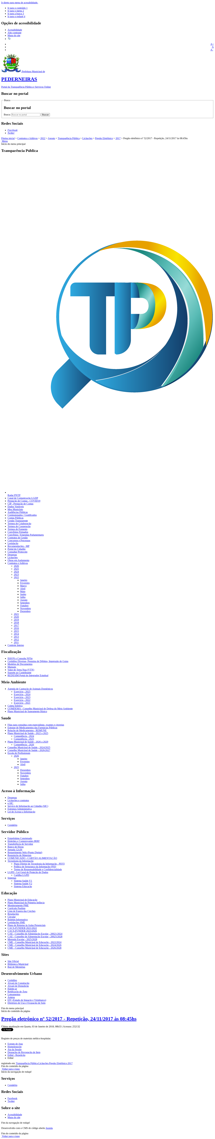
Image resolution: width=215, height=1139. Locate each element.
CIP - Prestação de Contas (20, 503)
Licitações (87, 138)
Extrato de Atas (15, 1043)
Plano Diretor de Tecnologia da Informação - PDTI (39, 863)
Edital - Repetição (16, 1055)
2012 (16, 639)
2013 (16, 636)
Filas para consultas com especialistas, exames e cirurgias (36, 724)
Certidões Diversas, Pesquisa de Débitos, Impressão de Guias (38, 661)
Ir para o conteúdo (18, 8)
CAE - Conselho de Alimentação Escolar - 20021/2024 (35, 933)
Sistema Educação (23, 886)
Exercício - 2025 (22, 691)
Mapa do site (14, 35)
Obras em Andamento (18, 560)
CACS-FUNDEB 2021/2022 (22, 928)
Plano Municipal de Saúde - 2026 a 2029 (28, 741)
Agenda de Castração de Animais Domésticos (30, 688)
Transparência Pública (69, 138)
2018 (16, 622)
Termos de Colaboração (19, 523)
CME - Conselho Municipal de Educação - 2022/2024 (34, 942)
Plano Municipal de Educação (22, 899)
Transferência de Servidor (20, 844)
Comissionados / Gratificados (22, 515)
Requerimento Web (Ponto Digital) (25, 852)
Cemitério (12, 825)
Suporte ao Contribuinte (19, 672)
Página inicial (8, 138)
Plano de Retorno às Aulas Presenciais (26, 925)
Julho (22, 597)
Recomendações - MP (18, 546)
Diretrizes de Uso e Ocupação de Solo (26, 1003)
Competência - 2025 (24, 739)
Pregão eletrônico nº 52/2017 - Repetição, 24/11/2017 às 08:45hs (68, 1019)
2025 (16, 568)
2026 (16, 566)
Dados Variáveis (16, 506)
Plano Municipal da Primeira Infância (26, 902)
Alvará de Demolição (18, 986)
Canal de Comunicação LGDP (23, 498)
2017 (118, 138)
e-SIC (10, 803)
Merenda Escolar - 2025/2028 (22, 939)
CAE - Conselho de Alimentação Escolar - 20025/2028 (35, 936)
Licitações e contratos (18, 800)
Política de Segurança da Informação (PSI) (35, 866)
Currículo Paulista (16, 908)
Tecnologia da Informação (21, 861)
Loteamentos (14, 994)
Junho (23, 594)
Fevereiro (25, 583)
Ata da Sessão (15, 1049)
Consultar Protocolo (17, 551)
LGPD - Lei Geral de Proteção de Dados (28, 872)
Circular (12, 916)
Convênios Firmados (18, 532)
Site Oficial (13, 961)
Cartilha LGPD (21, 875)
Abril (22, 588)
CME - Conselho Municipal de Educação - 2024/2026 (34, 945)
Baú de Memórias (16, 967)
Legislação (13, 543)
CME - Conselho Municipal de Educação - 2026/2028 (34, 948)
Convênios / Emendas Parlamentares (26, 534)
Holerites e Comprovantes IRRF (24, 841)
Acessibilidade (15, 29)
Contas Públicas (15, 518)
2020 (16, 617)
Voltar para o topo (10, 1069)
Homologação (15, 1046)
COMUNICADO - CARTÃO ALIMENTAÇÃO (32, 858)
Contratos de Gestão (18, 537)
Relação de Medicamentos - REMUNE (27, 730)
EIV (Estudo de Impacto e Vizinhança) (27, 1000)
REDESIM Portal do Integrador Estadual (28, 675)
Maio (22, 591)
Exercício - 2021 (22, 703)
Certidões (12, 980)
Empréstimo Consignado (20, 838)
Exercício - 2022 (22, 700)
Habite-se (12, 988)
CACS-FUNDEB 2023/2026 (22, 931)
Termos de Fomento (17, 529)
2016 (16, 628)
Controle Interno (16, 645)
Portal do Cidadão (16, 549)
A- (211, 49)
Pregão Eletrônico (104, 138)
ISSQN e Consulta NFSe (20, 658)
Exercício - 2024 (22, 694)
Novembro (25, 608)
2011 (16, 642)
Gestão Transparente (18, 520)
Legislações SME (16, 922)
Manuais (12, 667)
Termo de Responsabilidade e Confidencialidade (38, 869)
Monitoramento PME (18, 905)
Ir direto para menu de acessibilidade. (19, 2)
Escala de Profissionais (19, 753)
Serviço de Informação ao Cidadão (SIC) (28, 806)
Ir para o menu (16, 10)
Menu (4, 141)
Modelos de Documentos (20, 664)
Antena (11, 997)
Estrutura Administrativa (20, 809)
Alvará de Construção (18, 983)
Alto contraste (14, 32)
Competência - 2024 (24, 736)
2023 (16, 574)
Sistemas (12, 878)
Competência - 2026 (24, 744)
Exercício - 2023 (22, 697)
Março (23, 585)
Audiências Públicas (18, 512)
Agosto (51, 138)
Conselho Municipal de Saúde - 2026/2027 (29, 750)
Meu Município (15, 509)
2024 (16, 571)
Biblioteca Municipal (18, 964)
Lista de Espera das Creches (21, 911)
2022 (42, 138)
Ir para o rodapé (16, 16)
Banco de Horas (16, 846)
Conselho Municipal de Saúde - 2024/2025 (29, 747)
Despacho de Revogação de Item (24, 1052)
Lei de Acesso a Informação (21, 811)
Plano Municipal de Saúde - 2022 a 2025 (28, 733)
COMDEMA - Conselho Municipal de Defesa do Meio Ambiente (40, 708)
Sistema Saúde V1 (23, 880)
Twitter (11, 1101)
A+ (212, 44)
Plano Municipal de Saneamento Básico (27, 711)
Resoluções (13, 914)
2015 (16, 631)
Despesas (12, 554)
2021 (16, 614)
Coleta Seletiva (15, 705)
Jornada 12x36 (15, 849)
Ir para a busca (16, 13)
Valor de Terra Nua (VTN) (21, 669)
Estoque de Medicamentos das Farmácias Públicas (32, 727)
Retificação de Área (17, 991)
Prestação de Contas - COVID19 (24, 501)
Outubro (24, 605)
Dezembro (25, 611)
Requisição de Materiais (19, 855)
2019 (16, 619)
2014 (16, 634)
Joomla (49, 1128)
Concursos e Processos (19, 540)
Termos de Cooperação (19, 526)
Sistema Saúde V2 (23, 883)
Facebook (12, 1098)
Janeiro (23, 580)
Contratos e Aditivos (27, 138)
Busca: (7, 114)
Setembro (25, 602)
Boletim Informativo (18, 919)
